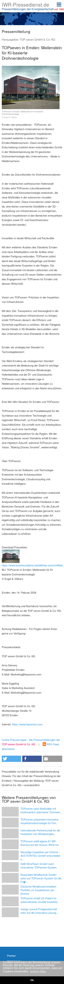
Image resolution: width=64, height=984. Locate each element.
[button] (11, 759)
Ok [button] (32, 980)
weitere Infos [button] (38, 971)
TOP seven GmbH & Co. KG (37, 39)
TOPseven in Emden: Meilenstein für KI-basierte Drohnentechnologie (22, 114)
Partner (11, 955)
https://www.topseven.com (27, 724)
